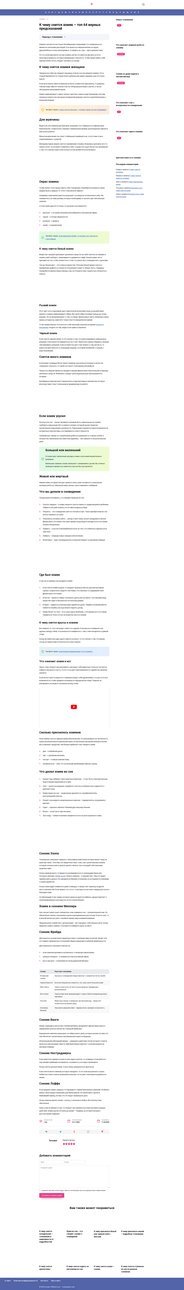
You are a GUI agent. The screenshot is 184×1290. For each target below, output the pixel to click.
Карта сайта (55, 1281)
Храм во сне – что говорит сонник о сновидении (75, 1234)
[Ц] (130, 153)
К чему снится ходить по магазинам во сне (78, 1267)
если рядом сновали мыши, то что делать (75, 651)
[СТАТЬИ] (130, 70)
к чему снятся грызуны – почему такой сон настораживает (83, 110)
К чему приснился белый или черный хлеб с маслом (105, 1234)
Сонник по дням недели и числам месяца (127, 75)
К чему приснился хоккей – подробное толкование (132, 1232)
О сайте (8, 1281)
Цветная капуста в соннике (128, 158)
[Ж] (130, 41)
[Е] (130, 127)
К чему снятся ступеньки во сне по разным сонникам (132, 1269)
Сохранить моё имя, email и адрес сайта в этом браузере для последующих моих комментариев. (73, 1190)
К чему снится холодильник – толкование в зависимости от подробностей (46, 1236)
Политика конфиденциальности (26, 1281)
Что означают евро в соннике (129, 131)
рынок (63, 876)
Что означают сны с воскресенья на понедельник (129, 104)
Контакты (44, 1281)
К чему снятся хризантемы (45, 1267)
